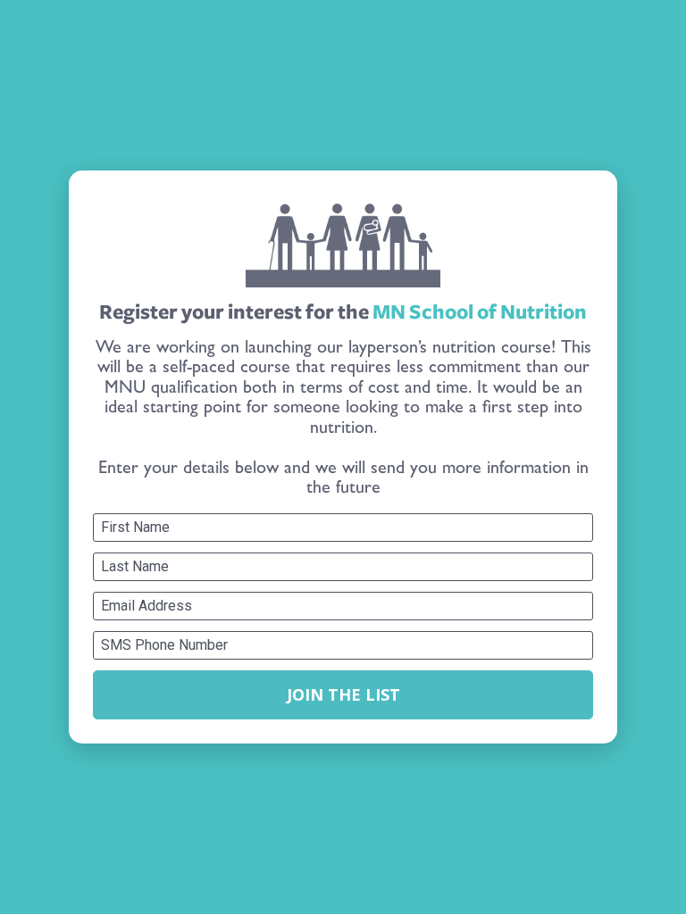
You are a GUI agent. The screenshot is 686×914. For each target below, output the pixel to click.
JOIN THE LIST (343, 694)
